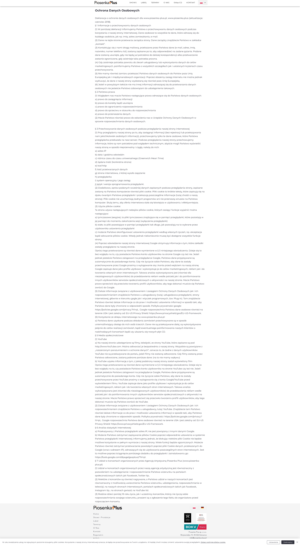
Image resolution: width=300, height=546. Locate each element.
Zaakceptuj (287, 542)
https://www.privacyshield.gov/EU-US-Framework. (175, 313)
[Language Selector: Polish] (202, 2)
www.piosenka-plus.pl (155, 18)
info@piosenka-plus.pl (198, 538)
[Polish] (194, 507)
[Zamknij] (297, 542)
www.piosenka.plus (178, 18)
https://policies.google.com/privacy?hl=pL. (117, 309)
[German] (202, 507)
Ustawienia (273, 542)
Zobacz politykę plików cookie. (213, 542)
